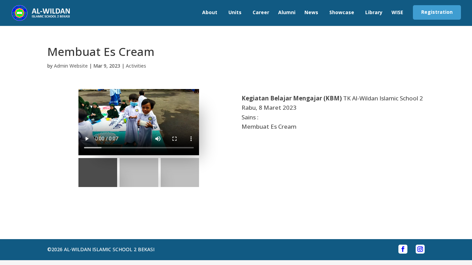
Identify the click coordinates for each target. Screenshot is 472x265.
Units (235, 12)
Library (374, 12)
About (209, 12)
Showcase (341, 12)
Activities (136, 65)
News (311, 12)
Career (261, 12)
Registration (437, 12)
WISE (397, 12)
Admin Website (71, 65)
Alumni (286, 12)
